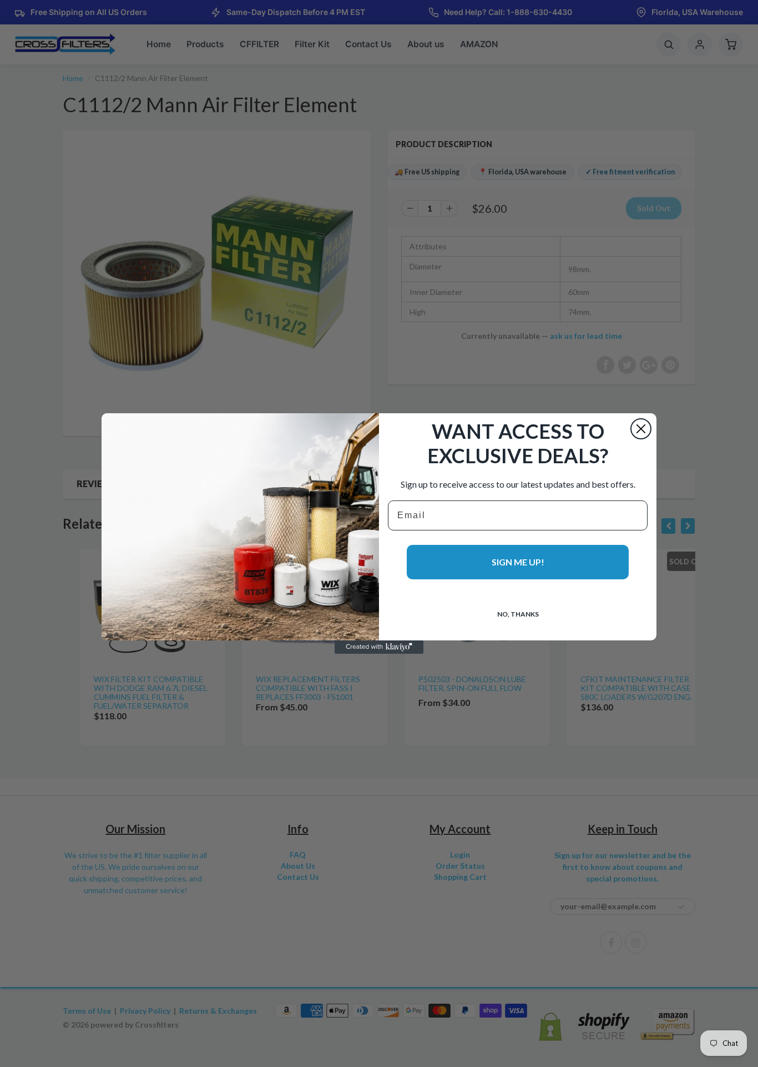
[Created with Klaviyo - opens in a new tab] (379, 647)
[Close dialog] (641, 429)
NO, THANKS (518, 614)
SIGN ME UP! (518, 562)
